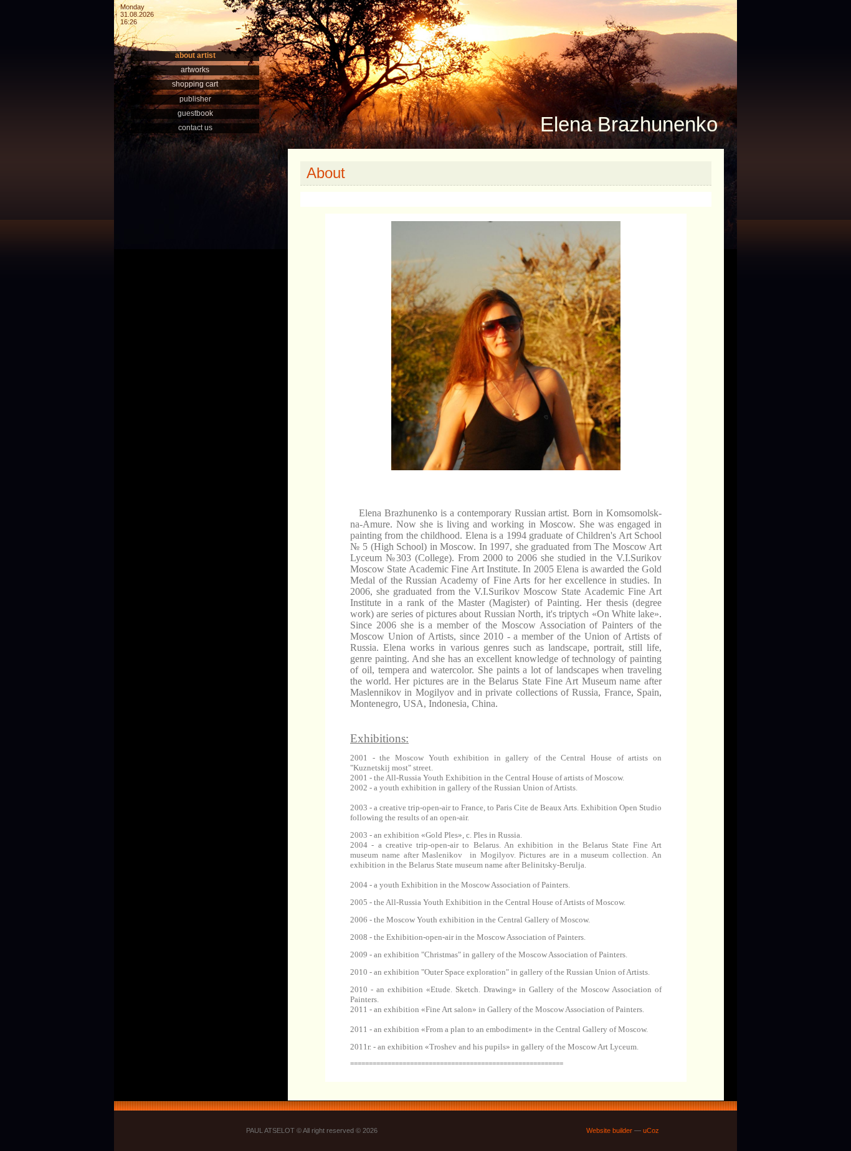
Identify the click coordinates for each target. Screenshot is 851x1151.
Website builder (609, 1130)
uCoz (651, 1130)
